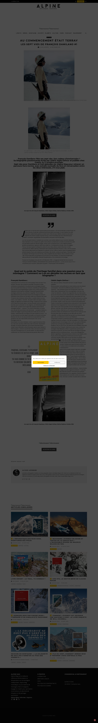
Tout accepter (40, 362)
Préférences (57, 362)
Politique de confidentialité (49, 365)
